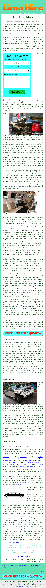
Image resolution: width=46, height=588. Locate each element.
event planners (28, 460)
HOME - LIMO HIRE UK (23, 556)
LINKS (24, 13)
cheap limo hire (17, 528)
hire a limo (20, 250)
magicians (28, 459)
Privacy (41, 571)
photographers (8, 460)
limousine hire (37, 161)
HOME (20, 13)
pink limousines (21, 283)
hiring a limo (24, 299)
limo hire (10, 101)
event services (34, 531)
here (19, 484)
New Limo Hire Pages (18, 565)
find (8, 469)
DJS (24, 455)
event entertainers (18, 464)
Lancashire (14, 533)
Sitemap (4, 565)
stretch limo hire (34, 528)
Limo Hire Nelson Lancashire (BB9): (16, 24)
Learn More (25, 586)
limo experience (34, 316)
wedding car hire (10, 531)
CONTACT (34, 13)
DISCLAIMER (40, 13)
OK (35, 586)
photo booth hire (9, 462)
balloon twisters (33, 462)
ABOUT (29, 13)
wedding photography (26, 466)
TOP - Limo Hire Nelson (11, 542)
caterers (23, 457)
